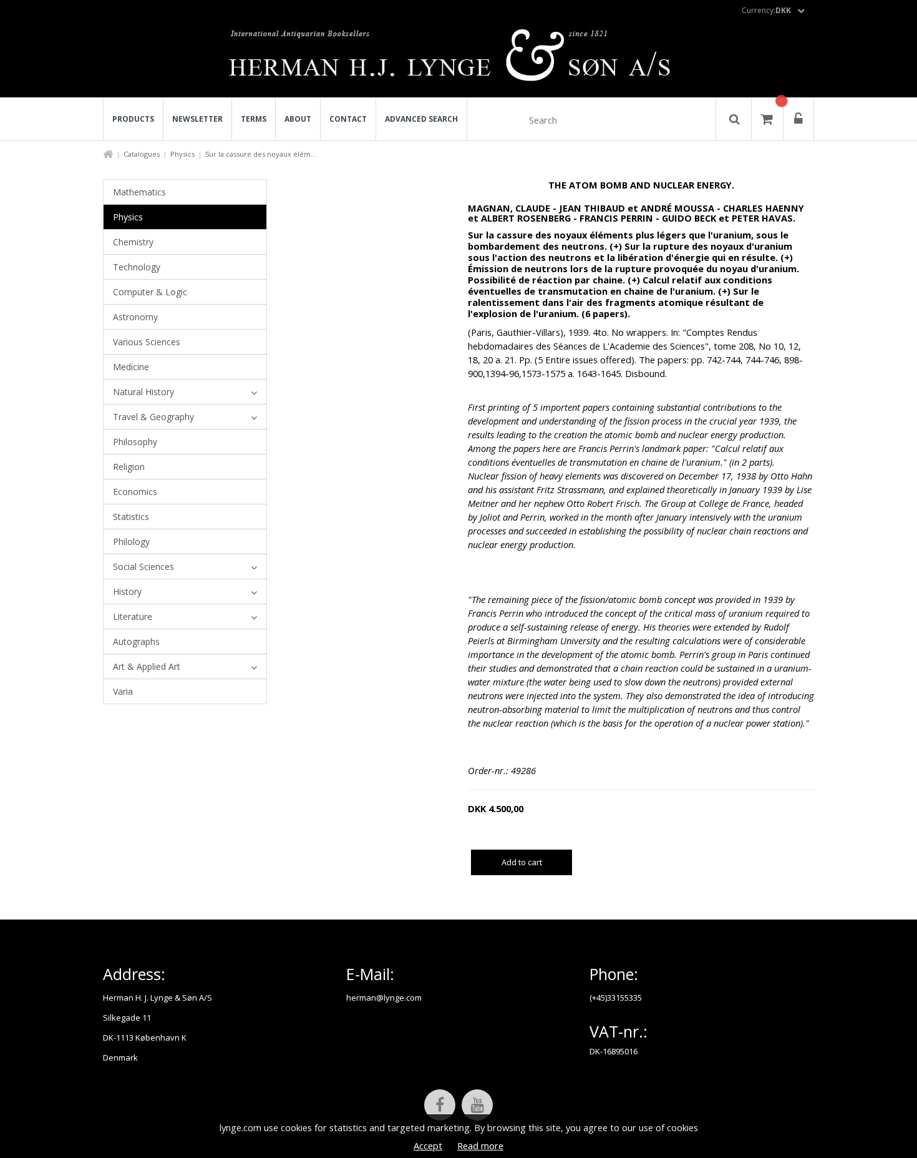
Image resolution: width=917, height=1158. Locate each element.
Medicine (131, 367)
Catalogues (142, 154)
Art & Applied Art (146, 666)
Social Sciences (143, 566)
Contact (348, 119)
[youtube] (477, 1105)
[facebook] (439, 1105)
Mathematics (139, 192)
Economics (135, 492)
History (127, 591)
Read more (480, 1145)
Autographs (136, 641)
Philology (131, 541)
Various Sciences (146, 342)
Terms (253, 119)
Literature (132, 616)
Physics (182, 154)
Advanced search (421, 119)
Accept (428, 1145)
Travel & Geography (153, 417)
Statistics (131, 517)
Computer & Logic (150, 292)
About (297, 119)
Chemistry (133, 242)
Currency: (766, 10)
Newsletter (197, 119)
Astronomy (135, 317)
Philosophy (135, 442)
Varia (123, 691)
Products (133, 119)
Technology (136, 267)
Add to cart (522, 862)
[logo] (459, 58)
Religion (129, 467)
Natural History (143, 392)
